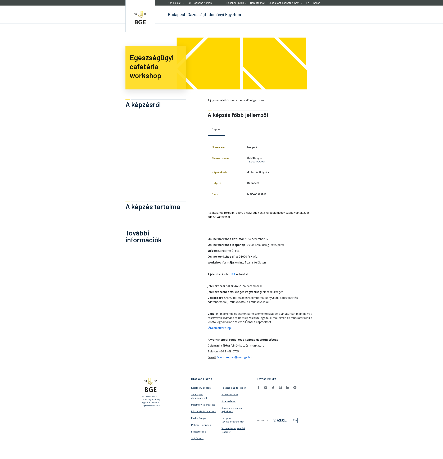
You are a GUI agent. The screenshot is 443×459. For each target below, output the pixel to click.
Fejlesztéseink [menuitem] (198, 431)
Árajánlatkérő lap (219, 328)
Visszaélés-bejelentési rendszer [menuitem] (233, 430)
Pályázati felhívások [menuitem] (201, 424)
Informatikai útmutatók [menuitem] (203, 411)
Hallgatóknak (257, 2)
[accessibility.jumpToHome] (140, 16)
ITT (233, 274)
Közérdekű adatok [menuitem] (201, 387)
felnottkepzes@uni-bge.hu (234, 357)
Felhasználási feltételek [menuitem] (234, 387)
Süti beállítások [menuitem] (230, 394)
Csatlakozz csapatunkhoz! (284, 2)
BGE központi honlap (199, 2)
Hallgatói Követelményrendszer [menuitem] (233, 420)
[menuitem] (258, 387)
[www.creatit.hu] (280, 420)
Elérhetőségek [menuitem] (198, 418)
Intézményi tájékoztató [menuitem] (203, 404)
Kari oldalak (174, 2)
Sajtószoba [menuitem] (197, 438)
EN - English (313, 2)
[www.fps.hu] (295, 420)
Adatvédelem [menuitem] (229, 401)
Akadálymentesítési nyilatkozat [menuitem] (232, 409)
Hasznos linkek (235, 2)
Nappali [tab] (216, 129)
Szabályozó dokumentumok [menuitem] (199, 396)
